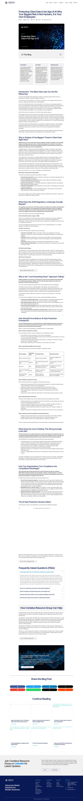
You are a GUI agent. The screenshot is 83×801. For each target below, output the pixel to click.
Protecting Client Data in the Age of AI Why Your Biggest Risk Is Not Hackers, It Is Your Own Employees (40, 14)
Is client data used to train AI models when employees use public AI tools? (37, 572)
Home (47, 2)
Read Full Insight (13, 746)
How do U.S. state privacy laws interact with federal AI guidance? (35, 588)
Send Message (54, 769)
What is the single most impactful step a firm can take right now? (35, 591)
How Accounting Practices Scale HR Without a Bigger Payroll (41, 721)
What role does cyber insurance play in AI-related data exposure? (35, 597)
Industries (61, 2)
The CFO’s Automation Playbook (40, 743)
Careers (66, 2)
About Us (51, 2)
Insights (70, 2)
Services (55, 2)
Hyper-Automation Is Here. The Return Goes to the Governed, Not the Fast (20, 721)
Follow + (45, 769)
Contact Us (75, 2)
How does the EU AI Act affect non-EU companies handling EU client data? (37, 594)
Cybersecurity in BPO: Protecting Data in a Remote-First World (63, 743)
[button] (60, 54)
